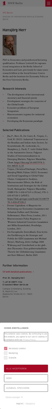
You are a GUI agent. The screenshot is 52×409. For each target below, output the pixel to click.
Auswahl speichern (17, 387)
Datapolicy (30, 403)
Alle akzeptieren (16, 368)
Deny (9, 378)
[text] (26, 336)
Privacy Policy (29, 339)
